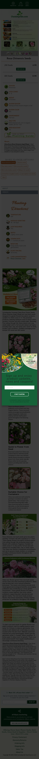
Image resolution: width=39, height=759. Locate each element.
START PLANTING (19, 394)
